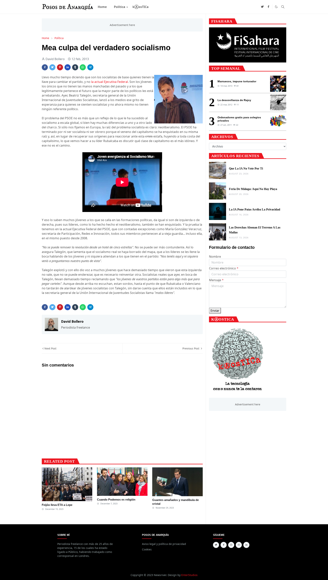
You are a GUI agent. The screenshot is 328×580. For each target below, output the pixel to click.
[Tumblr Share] (75, 67)
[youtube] (239, 545)
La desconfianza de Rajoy (234, 100)
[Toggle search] (282, 6)
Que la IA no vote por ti (246, 168)
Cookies (147, 549)
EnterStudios (189, 575)
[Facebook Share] (45, 67)
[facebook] (268, 7)
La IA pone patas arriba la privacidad (254, 209)
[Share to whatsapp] (83, 67)
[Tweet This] (52, 67)
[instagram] (231, 545)
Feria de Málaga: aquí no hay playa (253, 189)
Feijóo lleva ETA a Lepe (57, 504)
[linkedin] (246, 545)
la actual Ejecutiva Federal (109, 82)
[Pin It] (60, 67)
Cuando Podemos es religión (116, 499)
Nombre (215, 256)
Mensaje (216, 280)
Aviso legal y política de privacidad (164, 544)
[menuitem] (102, 7)
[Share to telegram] (90, 67)
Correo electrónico (223, 268)
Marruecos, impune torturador (237, 81)
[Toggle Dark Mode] (276, 7)
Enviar (215, 310)
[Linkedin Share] (68, 67)
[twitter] (262, 7)
